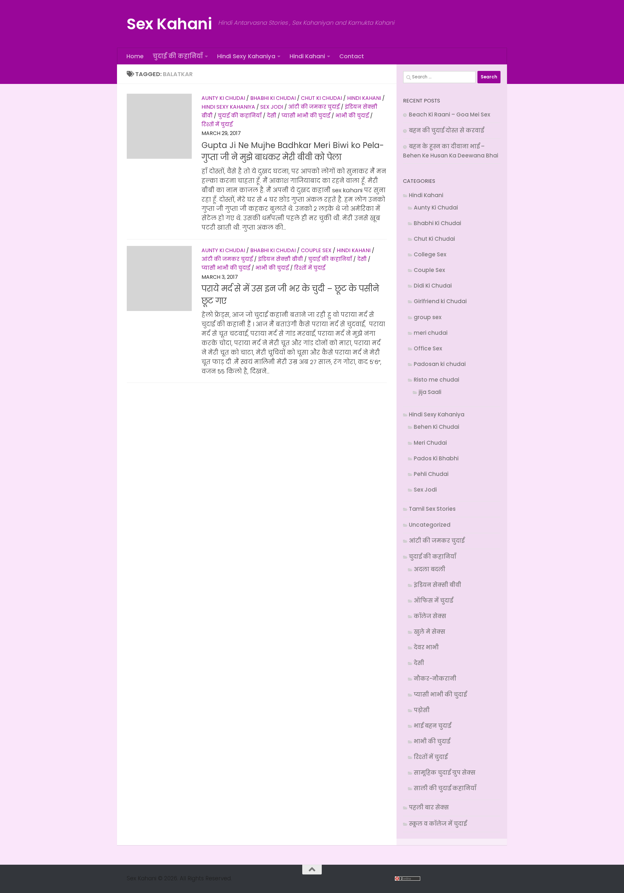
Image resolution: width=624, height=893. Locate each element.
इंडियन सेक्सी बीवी (280, 259)
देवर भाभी (426, 647)
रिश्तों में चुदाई (217, 124)
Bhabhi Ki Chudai (273, 98)
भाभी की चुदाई (352, 115)
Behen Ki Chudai (436, 427)
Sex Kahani (169, 24)
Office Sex (428, 348)
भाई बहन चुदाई (432, 726)
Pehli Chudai (431, 474)
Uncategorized (429, 525)
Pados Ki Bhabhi (436, 458)
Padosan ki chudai (440, 364)
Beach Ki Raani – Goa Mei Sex (449, 114)
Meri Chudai (430, 443)
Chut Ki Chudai (321, 98)
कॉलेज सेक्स (430, 616)
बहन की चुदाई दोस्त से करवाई (446, 130)
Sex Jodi (271, 107)
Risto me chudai (436, 380)
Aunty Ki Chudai (223, 98)
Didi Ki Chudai (433, 286)
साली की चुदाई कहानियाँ (445, 788)
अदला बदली (429, 569)
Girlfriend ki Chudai (440, 301)
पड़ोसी (422, 710)
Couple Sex (316, 250)
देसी (271, 115)
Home (135, 56)
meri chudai (431, 333)
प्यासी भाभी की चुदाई (305, 115)
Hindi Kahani (307, 56)
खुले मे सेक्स (429, 632)
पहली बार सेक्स (429, 807)
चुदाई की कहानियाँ (178, 56)
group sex (427, 317)
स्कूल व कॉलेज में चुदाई (438, 824)
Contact (351, 56)
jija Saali (430, 392)
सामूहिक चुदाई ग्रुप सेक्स (444, 773)
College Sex (430, 254)
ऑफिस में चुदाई (433, 600)
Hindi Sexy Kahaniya (246, 56)
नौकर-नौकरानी (435, 679)
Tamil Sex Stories (432, 509)
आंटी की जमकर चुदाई (314, 107)
